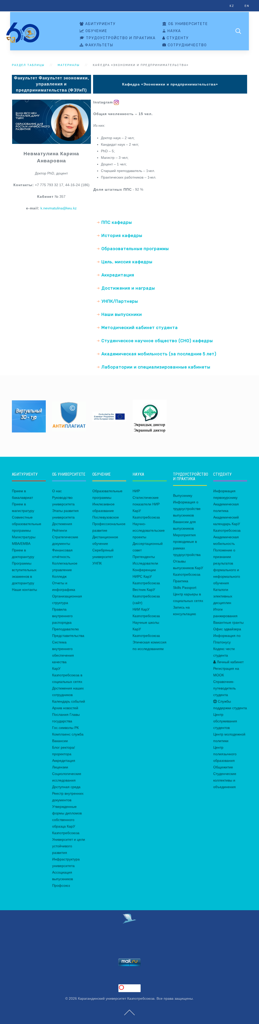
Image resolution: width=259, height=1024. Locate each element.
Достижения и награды (128, 288)
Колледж (59, 576)
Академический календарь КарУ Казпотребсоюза (227, 523)
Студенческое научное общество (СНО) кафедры (157, 340)
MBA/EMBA (21, 543)
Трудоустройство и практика (120, 38)
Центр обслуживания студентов (225, 721)
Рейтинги (59, 530)
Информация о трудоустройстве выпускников (187, 508)
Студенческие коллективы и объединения (224, 780)
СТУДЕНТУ (177, 38)
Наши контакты (24, 589)
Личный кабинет (230, 662)
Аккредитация (117, 274)
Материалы (69, 65)
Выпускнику (182, 495)
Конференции (144, 570)
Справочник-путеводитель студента (224, 688)
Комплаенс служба (67, 734)
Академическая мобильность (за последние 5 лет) (159, 353)
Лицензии (60, 767)
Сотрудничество (186, 45)
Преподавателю (65, 629)
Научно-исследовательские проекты (149, 530)
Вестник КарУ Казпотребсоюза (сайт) (146, 596)
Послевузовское (105, 517)
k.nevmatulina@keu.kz (58, 208)
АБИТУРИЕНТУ (100, 24)
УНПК (97, 563)
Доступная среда (66, 787)
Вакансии (60, 741)
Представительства (68, 636)
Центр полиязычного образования (224, 753)
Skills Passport (184, 587)
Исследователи (145, 563)
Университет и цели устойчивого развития (68, 846)
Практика (180, 581)
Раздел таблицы (28, 65)
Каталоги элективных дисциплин (222, 596)
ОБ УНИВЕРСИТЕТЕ (187, 24)
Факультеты (98, 45)
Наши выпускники (121, 314)
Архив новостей (65, 708)
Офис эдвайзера (227, 629)
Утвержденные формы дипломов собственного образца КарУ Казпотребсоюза (67, 819)
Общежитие (223, 767)
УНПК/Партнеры (119, 301)
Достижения (62, 524)
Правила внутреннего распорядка (62, 615)
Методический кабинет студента (139, 327)
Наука (173, 31)
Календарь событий (68, 701)
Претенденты (144, 557)
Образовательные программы (135, 248)
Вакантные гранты (228, 622)
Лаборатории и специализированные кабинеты (155, 366)
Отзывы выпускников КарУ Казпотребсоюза (188, 567)
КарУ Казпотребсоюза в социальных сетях (67, 675)
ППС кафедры (116, 222)
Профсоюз (61, 885)
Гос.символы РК (65, 728)
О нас (57, 491)
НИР (136, 491)
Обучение (95, 31)
